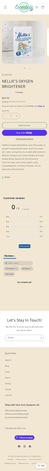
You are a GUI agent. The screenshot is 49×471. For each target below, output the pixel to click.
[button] (5, 7)
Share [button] (7, 177)
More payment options (24, 139)
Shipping (5, 101)
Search (8, 360)
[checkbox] (9, 274)
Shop (7, 372)
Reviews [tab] (9, 256)
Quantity (5, 111)
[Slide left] (19, 68)
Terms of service (35, 459)
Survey (8, 389)
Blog (7, 366)
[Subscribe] (41, 338)
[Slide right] (30, 68)
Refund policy (24, 463)
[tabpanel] (24, 285)
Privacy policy (21, 459)
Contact (8, 395)
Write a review (24, 246)
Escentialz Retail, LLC (23, 456)
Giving (8, 384)
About (7, 378)
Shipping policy (10, 463)
